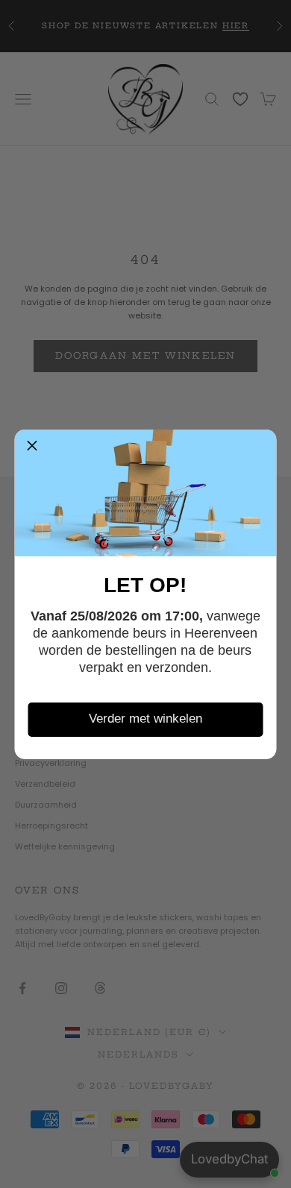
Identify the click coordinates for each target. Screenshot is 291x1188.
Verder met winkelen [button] (145, 718)
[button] (32, 447)
